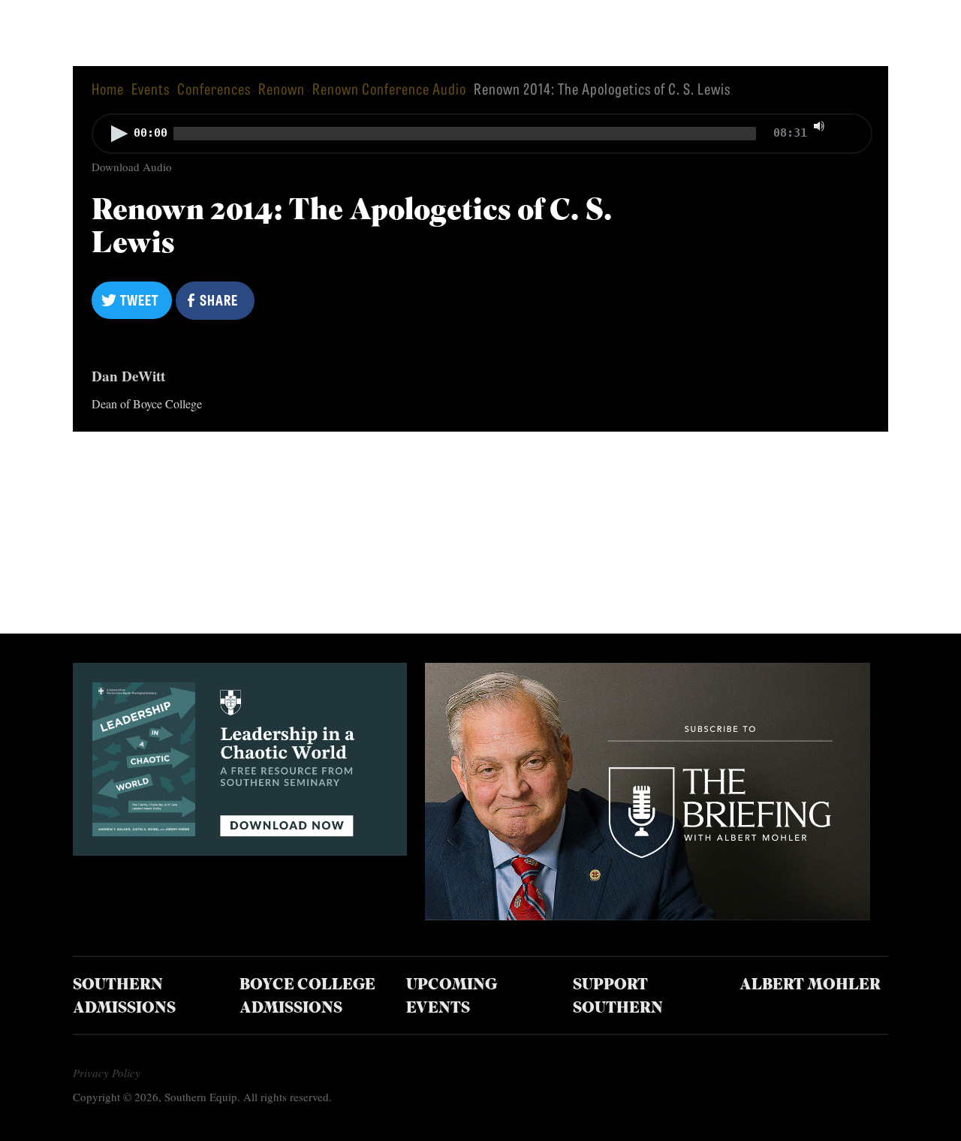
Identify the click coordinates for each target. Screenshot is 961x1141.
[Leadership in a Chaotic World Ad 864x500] (240, 850)
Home (108, 88)
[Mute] (819, 126)
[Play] (119, 133)
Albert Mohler (810, 985)
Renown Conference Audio (389, 88)
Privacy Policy (106, 1072)
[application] (480, 135)
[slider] (850, 124)
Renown (281, 88)
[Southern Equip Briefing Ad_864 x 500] (647, 914)
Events (150, 88)
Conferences (214, 88)
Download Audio (132, 166)
